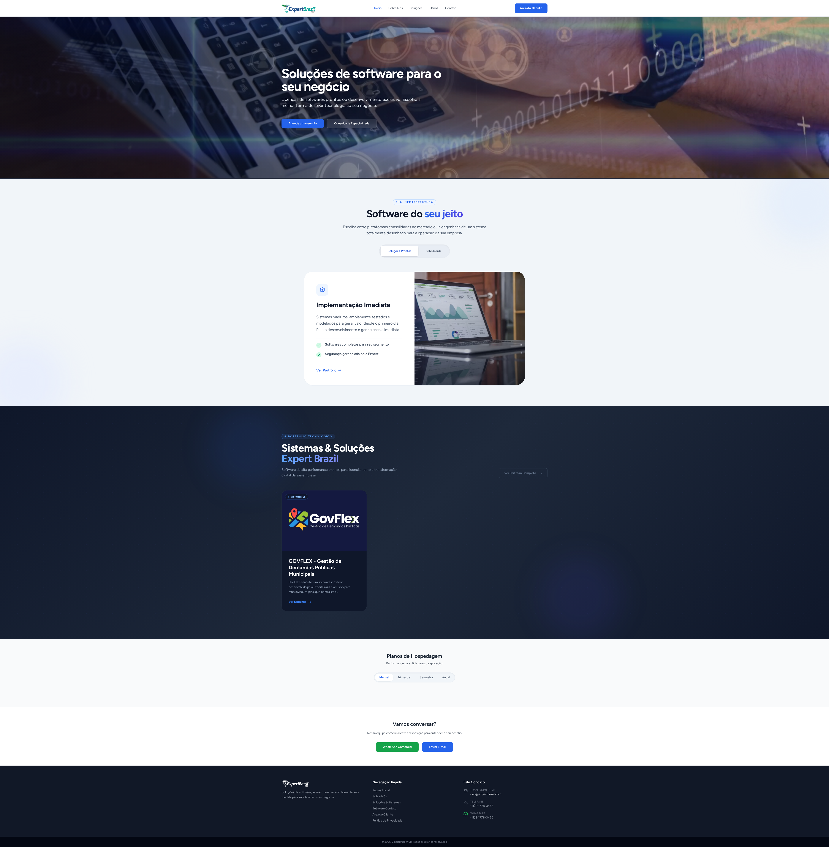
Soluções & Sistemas (386, 802)
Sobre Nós (395, 8)
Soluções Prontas (399, 251)
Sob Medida (433, 251)
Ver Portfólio (326, 370)
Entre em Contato (384, 808)
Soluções (416, 8)
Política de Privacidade (387, 820)
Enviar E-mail (437, 747)
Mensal (384, 677)
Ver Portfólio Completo (520, 473)
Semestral (426, 677)
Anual (446, 677)
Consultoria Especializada (351, 123)
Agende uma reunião (302, 123)
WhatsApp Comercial (397, 747)
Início (377, 8)
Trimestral (404, 677)
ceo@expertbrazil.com (485, 794)
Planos (433, 8)
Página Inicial (381, 790)
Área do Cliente (531, 8)
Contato (450, 8)
